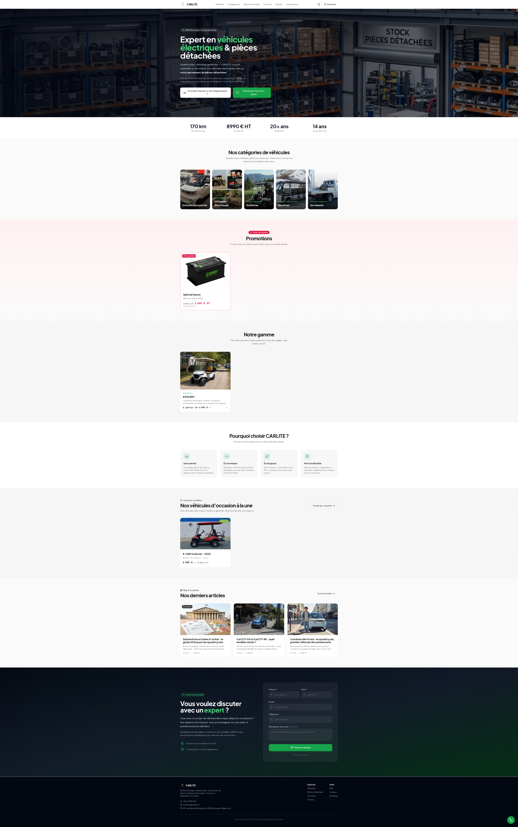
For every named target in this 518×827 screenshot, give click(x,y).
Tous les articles (324, 593)
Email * (272, 702)
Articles (279, 4)
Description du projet (283, 726)
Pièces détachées (252, 4)
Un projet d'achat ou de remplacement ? (207, 93)
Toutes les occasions (322, 506)
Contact (333, 792)
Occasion (267, 4)
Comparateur (292, 4)
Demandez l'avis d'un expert (253, 93)
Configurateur (234, 4)
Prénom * (273, 689)
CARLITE (191, 785)
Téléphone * (274, 714)
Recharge (334, 796)
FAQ (331, 788)
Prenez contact (302, 747)
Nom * (304, 689)
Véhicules (220, 4)
